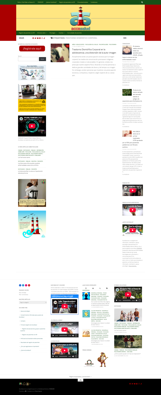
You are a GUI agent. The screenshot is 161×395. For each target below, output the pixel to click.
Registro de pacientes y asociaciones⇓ (79, 376)
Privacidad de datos (83, 2)
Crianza (20, 150)
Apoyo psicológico (25, 311)
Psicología (52, 33)
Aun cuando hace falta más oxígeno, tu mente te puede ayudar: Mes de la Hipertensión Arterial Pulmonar (100, 303)
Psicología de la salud (91, 44)
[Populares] (92, 288)
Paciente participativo (103, 314)
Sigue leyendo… (133, 266)
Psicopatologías (103, 44)
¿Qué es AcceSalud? (51, 2)
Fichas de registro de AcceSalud (29, 325)
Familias (33, 150)
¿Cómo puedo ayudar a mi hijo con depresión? (127, 354)
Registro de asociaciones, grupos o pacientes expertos (32, 329)
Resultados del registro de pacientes (30, 342)
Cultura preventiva (96, 310)
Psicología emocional (96, 335)
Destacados (26, 150)
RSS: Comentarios (23, 294)
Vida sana (98, 321)
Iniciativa (33, 161)
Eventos (61, 33)
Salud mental (94, 338)
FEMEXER (40, 2)
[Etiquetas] (106, 288)
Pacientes (40, 161)
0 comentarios (125, 85)
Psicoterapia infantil (37, 153)
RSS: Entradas (22, 292)
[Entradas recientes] (85, 288)
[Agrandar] (44, 67)
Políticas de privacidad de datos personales (32, 338)
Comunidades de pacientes (74, 33)
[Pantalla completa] (76, 335)
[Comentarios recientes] (99, 288)
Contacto (23, 321)
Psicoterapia (112, 44)
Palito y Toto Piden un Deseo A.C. (26, 2)
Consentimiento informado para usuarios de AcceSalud (31, 316)
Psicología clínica (95, 298)
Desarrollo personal (96, 293)
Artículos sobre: (41, 33)
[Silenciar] (73, 335)
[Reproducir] (53, 335)
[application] (65, 329)
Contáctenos (94, 2)
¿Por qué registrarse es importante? (30, 346)
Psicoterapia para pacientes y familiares (29, 155)
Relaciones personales (97, 319)
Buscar (20, 56)
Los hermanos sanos (24, 157)
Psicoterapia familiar (24, 153)
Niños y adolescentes (78, 44)
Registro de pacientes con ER (67, 2)
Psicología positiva (102, 300)
